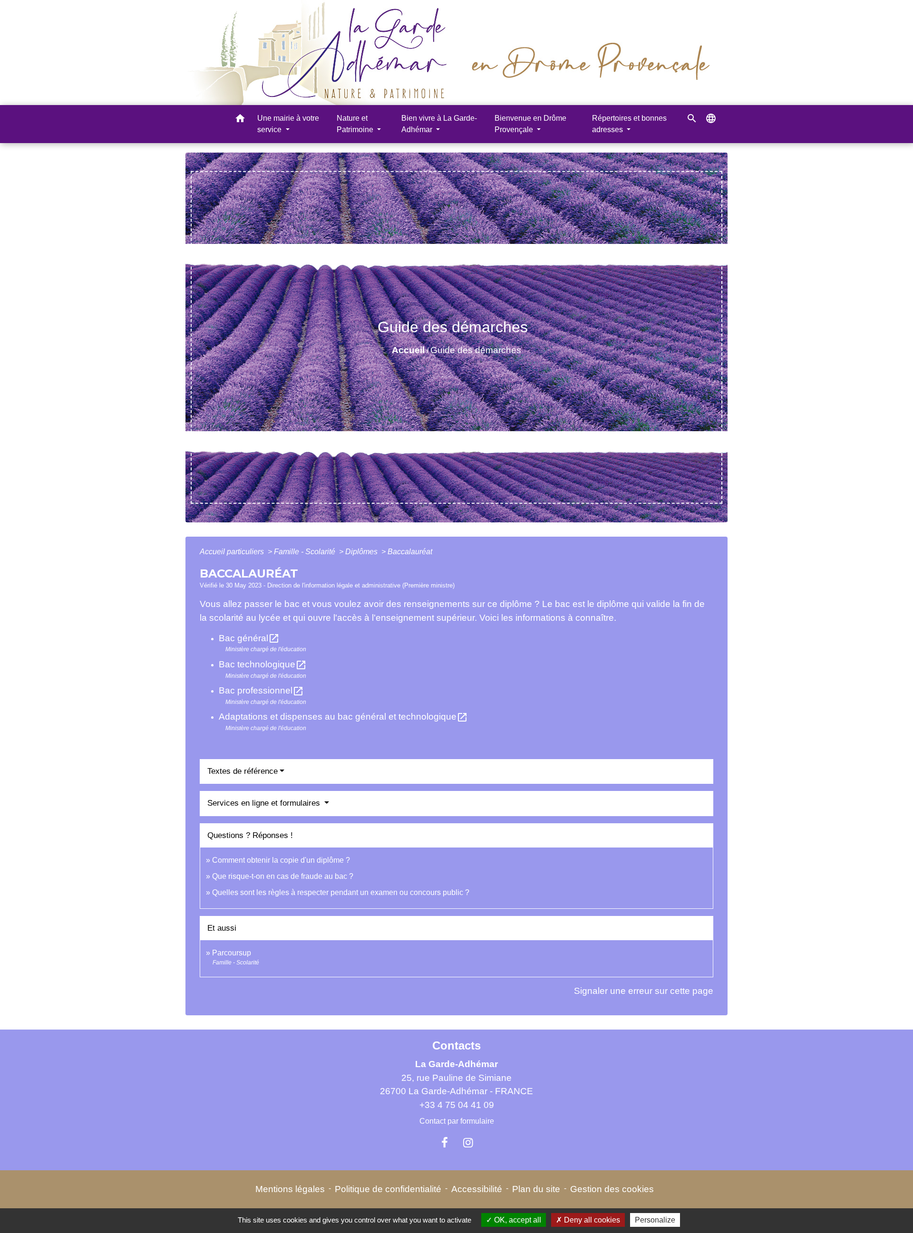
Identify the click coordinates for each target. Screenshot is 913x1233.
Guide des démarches (475, 350)
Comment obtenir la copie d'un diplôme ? (281, 860)
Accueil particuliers (233, 552)
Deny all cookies (591, 1220)
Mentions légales (290, 1189)
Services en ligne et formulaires (264, 803)
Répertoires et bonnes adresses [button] (629, 124)
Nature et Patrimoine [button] (356, 124)
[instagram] (468, 1143)
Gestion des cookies (612, 1189)
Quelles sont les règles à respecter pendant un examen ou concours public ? (340, 892)
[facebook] (444, 1143)
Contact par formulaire (456, 1121)
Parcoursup (231, 953)
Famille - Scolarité (305, 552)
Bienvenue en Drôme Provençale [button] (530, 124)
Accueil (408, 350)
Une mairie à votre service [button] (288, 124)
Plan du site (536, 1189)
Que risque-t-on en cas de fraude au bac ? (282, 876)
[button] (240, 120)
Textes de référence (242, 771)
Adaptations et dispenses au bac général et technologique (343, 717)
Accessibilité (476, 1189)
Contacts (456, 1045)
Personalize (655, 1220)
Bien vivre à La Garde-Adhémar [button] (439, 124)
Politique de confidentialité (388, 1189)
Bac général (249, 638)
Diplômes (362, 552)
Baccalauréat (410, 552)
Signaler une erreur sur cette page (643, 991)
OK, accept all (516, 1220)
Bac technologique (263, 664)
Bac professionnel (261, 690)
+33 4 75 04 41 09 (456, 1105)
